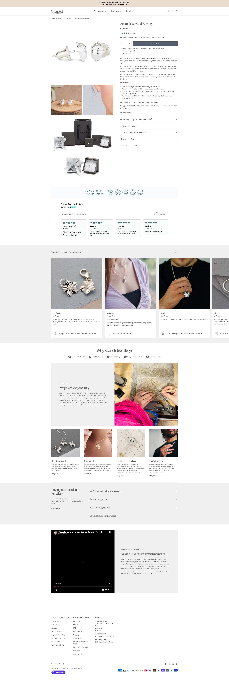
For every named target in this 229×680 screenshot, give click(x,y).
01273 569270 (101, 634)
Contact (76, 625)
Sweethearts (55, 625)
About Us (76, 621)
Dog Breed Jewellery (58, 635)
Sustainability (77, 638)
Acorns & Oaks (56, 631)
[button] (124, 33)
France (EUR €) (59, 664)
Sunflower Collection (58, 638)
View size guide (125, 112)
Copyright (76, 651)
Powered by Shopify (75, 668)
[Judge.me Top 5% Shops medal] (133, 192)
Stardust (54, 628)
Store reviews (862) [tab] (80, 214)
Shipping (76, 635)
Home (53, 19)
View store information (130, 54)
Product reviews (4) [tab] (67, 214)
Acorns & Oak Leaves (64, 19)
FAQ (74, 628)
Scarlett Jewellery (62, 668)
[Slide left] (170, 252)
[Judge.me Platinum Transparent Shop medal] (118, 192)
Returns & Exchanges (80, 647)
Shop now (55, 474)
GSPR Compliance (79, 654)
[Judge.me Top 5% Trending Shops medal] (140, 192)
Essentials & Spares (58, 645)
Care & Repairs (78, 631)
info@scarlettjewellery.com (106, 636)
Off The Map (55, 642)
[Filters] (154, 214)
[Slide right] (175, 252)
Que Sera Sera (56, 621)
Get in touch (55, 509)
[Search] (168, 11)
